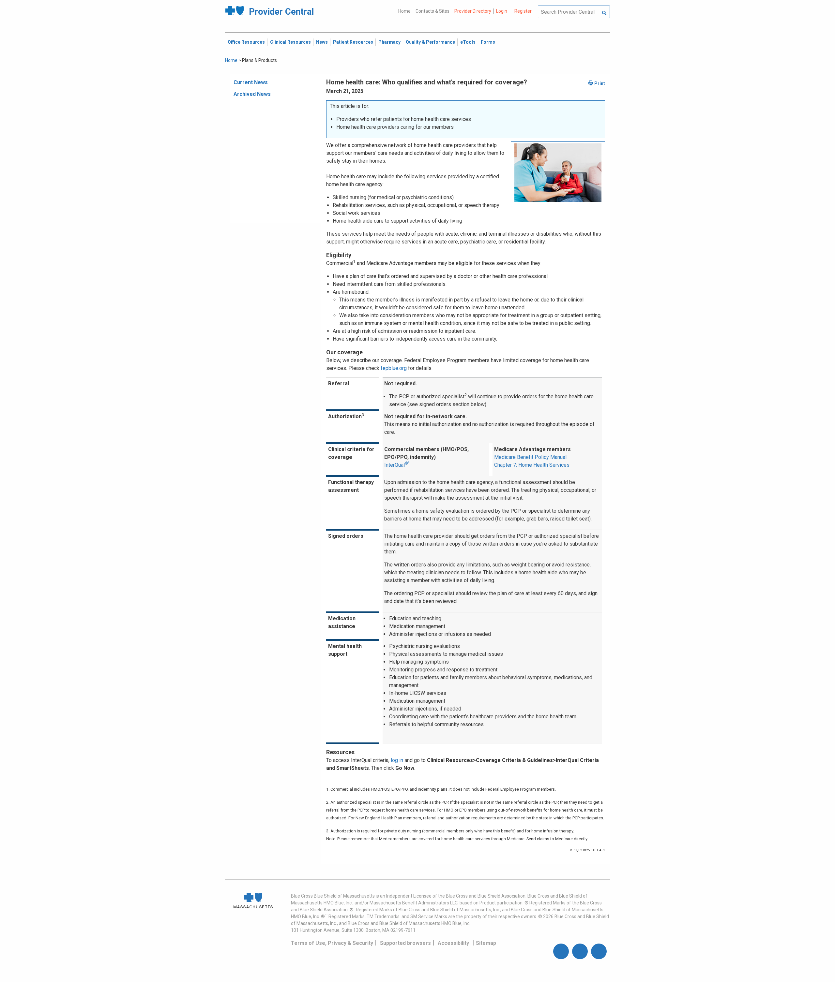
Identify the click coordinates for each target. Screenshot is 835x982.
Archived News (252, 94)
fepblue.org (394, 368)
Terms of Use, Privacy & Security (332, 943)
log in (397, 760)
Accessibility (453, 943)
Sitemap (486, 943)
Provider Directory (472, 11)
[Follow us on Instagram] (580, 951)
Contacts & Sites (432, 11)
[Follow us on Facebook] (561, 951)
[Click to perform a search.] (604, 13)
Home (404, 11)
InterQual (397, 465)
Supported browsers (405, 943)
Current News (251, 82)
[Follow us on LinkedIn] (599, 951)
